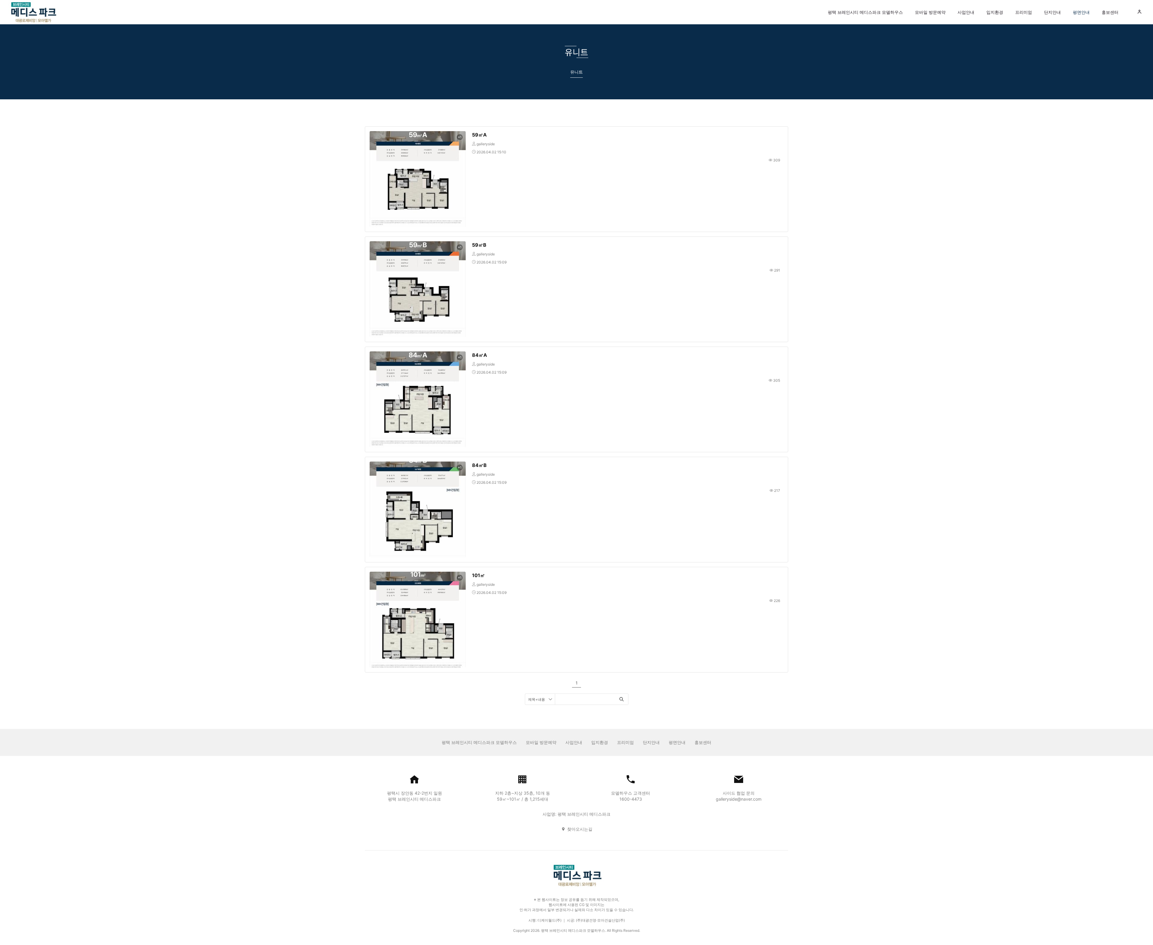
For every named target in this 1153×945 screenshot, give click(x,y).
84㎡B (479, 465)
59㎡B (479, 245)
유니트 (576, 71)
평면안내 (1081, 12)
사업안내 (966, 12)
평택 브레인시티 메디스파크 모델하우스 (865, 12)
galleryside (486, 144)
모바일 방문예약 (930, 12)
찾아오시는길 (579, 829)
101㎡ (478, 575)
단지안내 (1052, 12)
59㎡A (479, 135)
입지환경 (994, 12)
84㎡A (479, 355)
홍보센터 (1110, 12)
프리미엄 (1023, 12)
